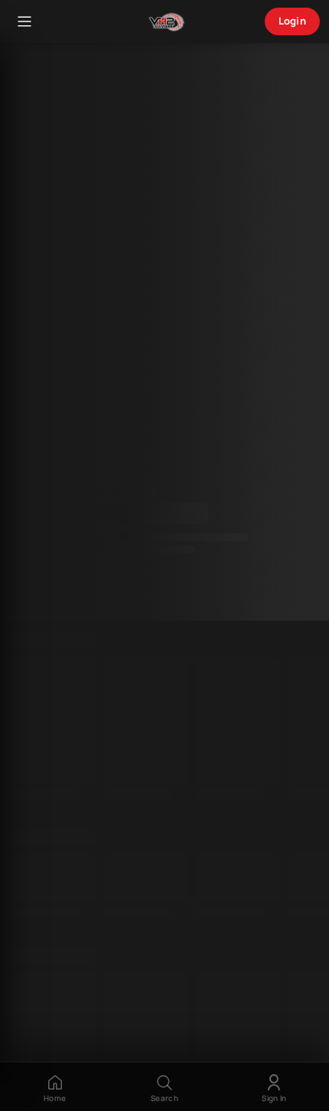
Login (293, 21)
